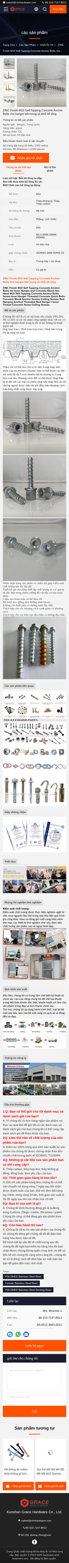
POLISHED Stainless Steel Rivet (23, 1276)
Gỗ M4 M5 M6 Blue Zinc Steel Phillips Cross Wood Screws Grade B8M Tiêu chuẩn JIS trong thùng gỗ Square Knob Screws (50, 1472)
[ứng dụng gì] (18, 1334)
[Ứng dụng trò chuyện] (10, 1334)
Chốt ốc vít (46, 44)
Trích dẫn (58, 9)
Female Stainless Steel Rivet (21, 1283)
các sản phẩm (27, 44)
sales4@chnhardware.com (21, 2)
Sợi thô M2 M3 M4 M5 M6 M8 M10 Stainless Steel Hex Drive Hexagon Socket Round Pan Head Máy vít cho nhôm (18, 1472)
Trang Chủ (9, 44)
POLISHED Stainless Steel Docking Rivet (28, 1289)
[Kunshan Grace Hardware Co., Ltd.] (17, 9)
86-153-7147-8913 (55, 2)
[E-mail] (26, 1334)
